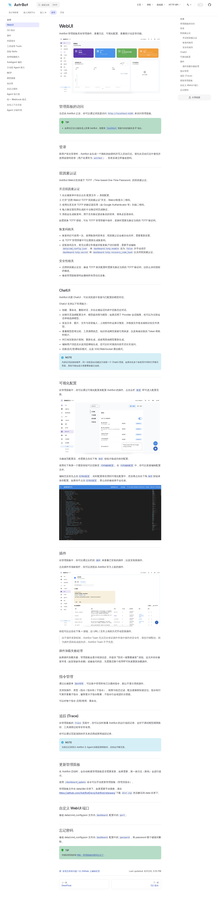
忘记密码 (184, 90)
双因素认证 (185, 33)
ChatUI (183, 52)
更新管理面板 (186, 80)
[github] (209, 4)
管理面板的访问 (187, 23)
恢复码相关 (188, 42)
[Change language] (189, 4)
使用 (53, 12)
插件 (182, 61)
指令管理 (184, 71)
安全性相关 (188, 47)
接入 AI (43, 12)
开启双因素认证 (190, 38)
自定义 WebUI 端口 (189, 85)
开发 (62, 12)
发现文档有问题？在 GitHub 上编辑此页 (81, 871)
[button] (22, 19)
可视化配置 (185, 57)
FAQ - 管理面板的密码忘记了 (90, 855)
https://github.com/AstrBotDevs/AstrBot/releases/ (87, 792)
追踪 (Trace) (186, 75)
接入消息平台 (29, 12)
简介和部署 (13, 12)
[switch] (200, 4)
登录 (182, 28)
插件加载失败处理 (191, 66)
